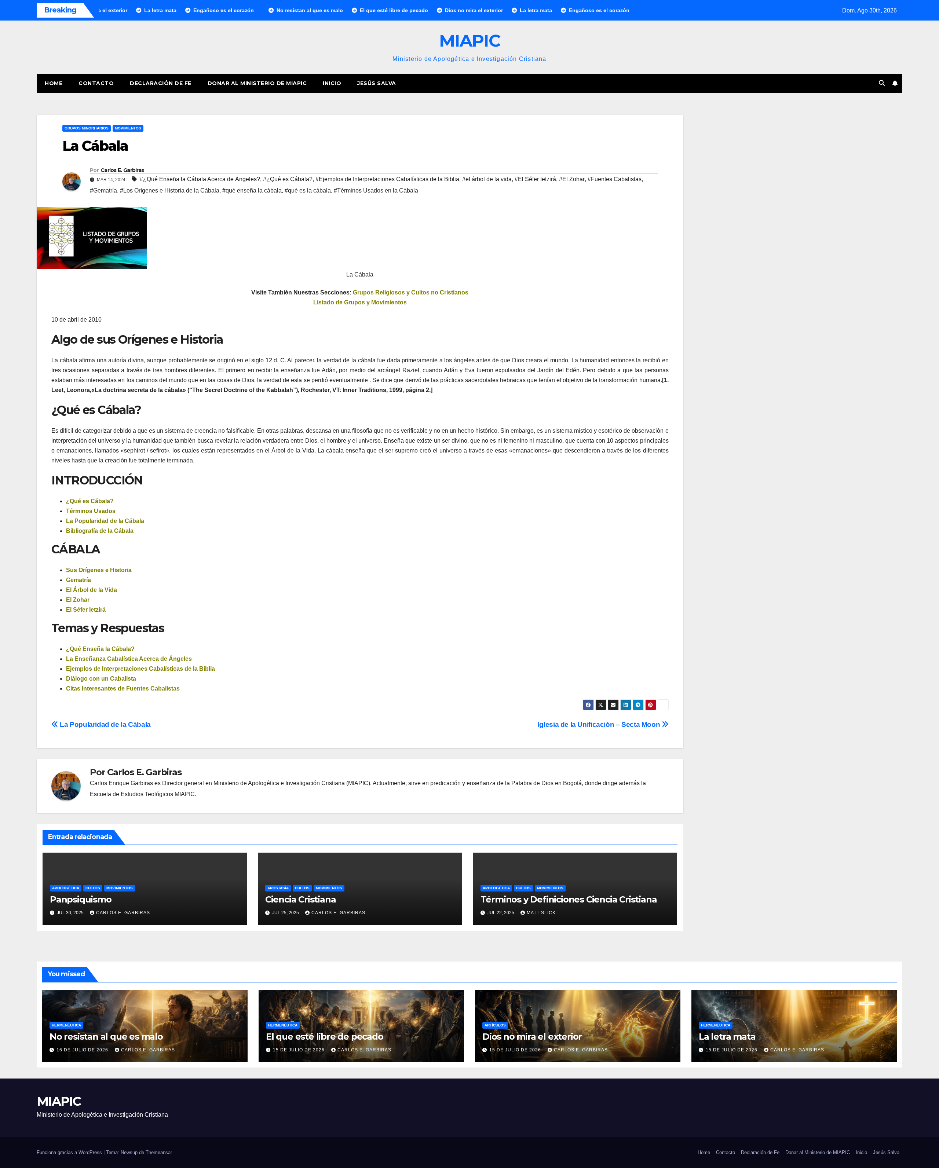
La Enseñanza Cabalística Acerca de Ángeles (129, 659)
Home (53, 83)
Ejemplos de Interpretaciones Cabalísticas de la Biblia (140, 669)
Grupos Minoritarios (87, 128)
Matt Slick (541, 912)
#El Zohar (572, 179)
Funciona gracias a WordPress (70, 1152)
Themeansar (159, 1152)
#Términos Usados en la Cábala (376, 190)
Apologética (65, 888)
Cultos (92, 888)
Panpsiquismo (81, 899)
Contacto (96, 83)
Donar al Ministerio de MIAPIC (257, 83)
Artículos (495, 1025)
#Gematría (103, 190)
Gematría (78, 580)
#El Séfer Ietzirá (535, 179)
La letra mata (727, 1036)
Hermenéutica (66, 1025)
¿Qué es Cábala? (90, 501)
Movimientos (128, 128)
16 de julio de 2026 (83, 1049)
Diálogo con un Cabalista (101, 678)
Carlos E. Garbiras (122, 170)
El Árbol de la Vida (91, 590)
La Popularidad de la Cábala (105, 521)
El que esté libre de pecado (324, 1036)
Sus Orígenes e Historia (99, 570)
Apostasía (278, 888)
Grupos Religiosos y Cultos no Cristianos (410, 292)
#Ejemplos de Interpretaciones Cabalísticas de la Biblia (387, 179)
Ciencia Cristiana (300, 899)
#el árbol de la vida (487, 179)
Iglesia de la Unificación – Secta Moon (600, 724)
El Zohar (77, 600)
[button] (882, 83)
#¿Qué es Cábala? (288, 179)
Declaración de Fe (160, 83)
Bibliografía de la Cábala (100, 531)
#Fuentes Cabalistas (615, 179)
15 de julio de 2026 (299, 1049)
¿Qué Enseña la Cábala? (100, 649)
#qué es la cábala (308, 190)
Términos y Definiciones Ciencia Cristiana (569, 899)
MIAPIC (469, 40)
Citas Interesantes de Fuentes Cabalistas (123, 688)
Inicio (332, 83)
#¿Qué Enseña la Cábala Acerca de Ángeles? (200, 179)
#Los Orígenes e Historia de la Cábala (169, 190)
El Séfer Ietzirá (86, 610)
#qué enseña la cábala (252, 190)
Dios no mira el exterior (532, 1036)
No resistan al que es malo (106, 1036)
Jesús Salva (376, 83)
